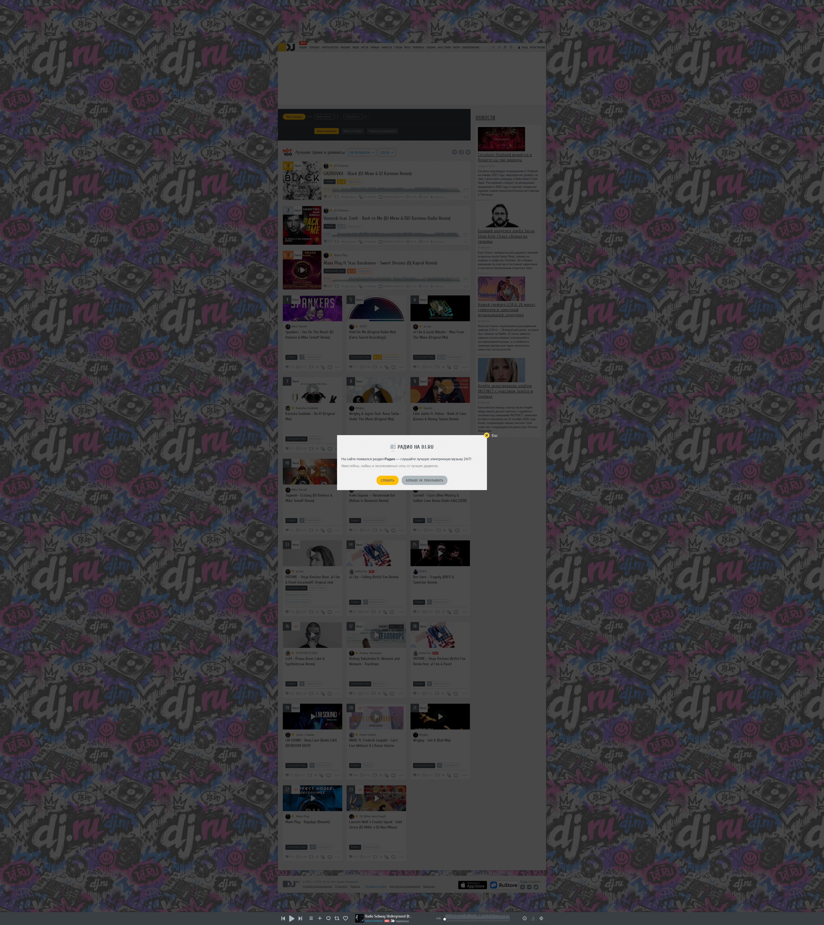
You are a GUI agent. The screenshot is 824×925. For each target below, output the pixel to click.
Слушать (387, 480)
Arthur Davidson (374, 920)
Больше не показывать (424, 480)
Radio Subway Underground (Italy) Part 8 (388, 916)
